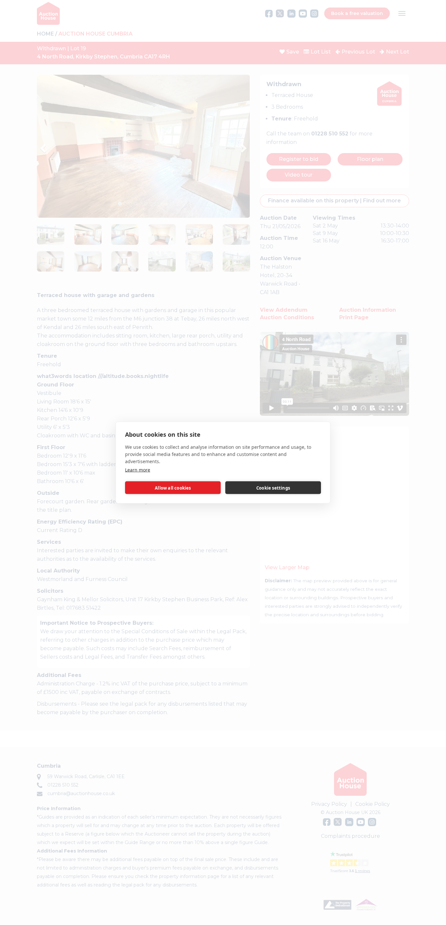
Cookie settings (273, 488)
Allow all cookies (173, 488)
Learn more (137, 470)
